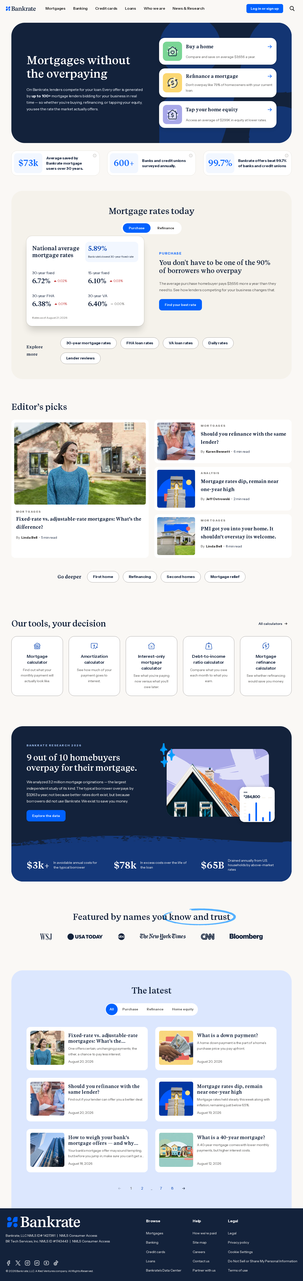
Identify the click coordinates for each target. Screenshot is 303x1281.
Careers (199, 1252)
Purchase (130, 1009)
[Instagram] (27, 1263)
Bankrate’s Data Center (163, 1270)
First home (103, 576)
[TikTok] (56, 1263)
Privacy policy (238, 1242)
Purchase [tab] (137, 228)
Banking (152, 1242)
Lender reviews (80, 358)
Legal (232, 1233)
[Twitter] (18, 1263)
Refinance (155, 1009)
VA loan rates (181, 342)
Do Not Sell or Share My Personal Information (262, 1261)
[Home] (21, 8)
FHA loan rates (139, 342)
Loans (150, 1261)
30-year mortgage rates (88, 342)
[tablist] (151, 228)
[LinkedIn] (37, 1263)
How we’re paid (205, 1233)
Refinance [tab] (165, 228)
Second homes (181, 576)
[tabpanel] (151, 281)
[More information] (95, 155)
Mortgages (154, 1233)
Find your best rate (180, 305)
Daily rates (217, 342)
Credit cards (155, 1252)
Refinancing (140, 576)
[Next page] (183, 1188)
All (112, 1009)
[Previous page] (119, 1188)
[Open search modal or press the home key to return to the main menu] (292, 8)
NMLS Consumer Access (78, 1235)
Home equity (183, 1009)
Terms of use (238, 1270)
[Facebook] (8, 1263)
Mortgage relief (225, 576)
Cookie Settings (240, 1252)
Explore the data (46, 816)
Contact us (201, 1261)
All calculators (270, 624)
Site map (200, 1242)
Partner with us (204, 1270)
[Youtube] (46, 1263)
